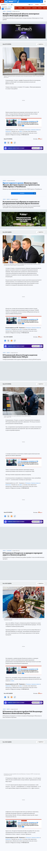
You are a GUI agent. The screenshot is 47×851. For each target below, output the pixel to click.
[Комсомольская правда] (11, 1)
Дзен (20, 131)
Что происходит (9, 11)
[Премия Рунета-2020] (18, 1)
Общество (19, 119)
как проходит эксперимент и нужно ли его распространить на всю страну (28, 123)
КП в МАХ (39, 7)
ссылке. (13, 681)
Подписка (43, 4)
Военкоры (20, 7)
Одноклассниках (35, 129)
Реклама (37, 4)
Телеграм (28, 129)
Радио (31, 4)
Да (2, 8)
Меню (2, 1)
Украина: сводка (27, 7)
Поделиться (41, 44)
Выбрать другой (7, 8)
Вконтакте (8, 131)
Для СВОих (34, 7)
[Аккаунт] (45, 1)
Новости (4, 11)
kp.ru (41, 139)
